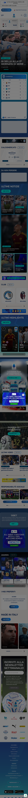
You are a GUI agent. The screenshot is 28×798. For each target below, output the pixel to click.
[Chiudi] (23, 395)
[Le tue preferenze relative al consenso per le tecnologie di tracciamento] (25, 795)
